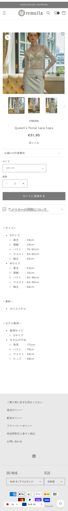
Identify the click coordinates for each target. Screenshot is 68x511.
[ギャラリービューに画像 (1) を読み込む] (16, 105)
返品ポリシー (14, 410)
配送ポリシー (14, 418)
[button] (4, 13)
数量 (5, 176)
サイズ (6, 161)
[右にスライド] (64, 106)
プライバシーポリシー (19, 425)
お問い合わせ (14, 441)
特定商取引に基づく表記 (21, 433)
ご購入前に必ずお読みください (25, 402)
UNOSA (34, 120)
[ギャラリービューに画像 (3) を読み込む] (51, 105)
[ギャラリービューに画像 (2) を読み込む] (34, 105)
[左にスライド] (4, 106)
